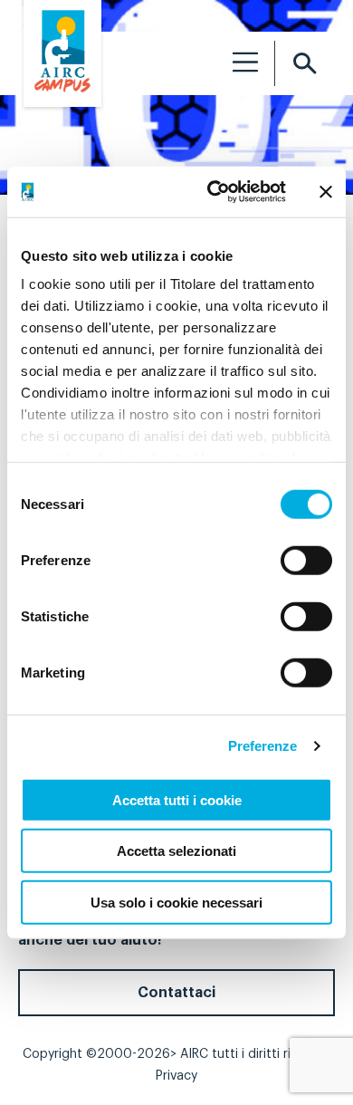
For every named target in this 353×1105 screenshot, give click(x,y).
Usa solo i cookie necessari (176, 901)
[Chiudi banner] (326, 192)
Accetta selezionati (176, 851)
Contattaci (176, 992)
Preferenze (263, 746)
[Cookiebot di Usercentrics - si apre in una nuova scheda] (214, 192)
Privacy (176, 1076)
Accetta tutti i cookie (177, 799)
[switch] (306, 559)
